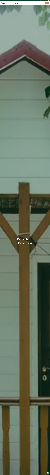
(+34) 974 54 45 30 (46, 0)
